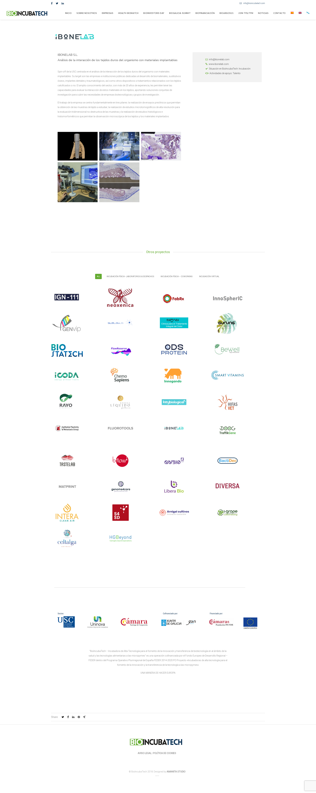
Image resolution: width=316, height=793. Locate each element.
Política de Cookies (165, 753)
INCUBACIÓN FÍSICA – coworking (177, 276)
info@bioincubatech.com (254, 3)
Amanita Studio (176, 771)
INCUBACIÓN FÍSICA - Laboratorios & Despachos (130, 276)
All (98, 276)
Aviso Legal (145, 753)
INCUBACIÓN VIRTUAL (209, 276)
